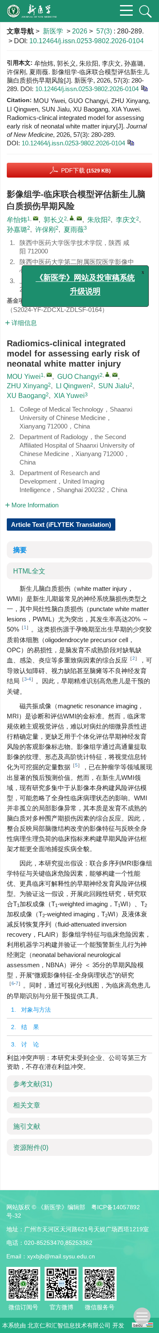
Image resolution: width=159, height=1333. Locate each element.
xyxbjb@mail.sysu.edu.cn (61, 1256)
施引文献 (26, 1126)
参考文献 (32, 1084)
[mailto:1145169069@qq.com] (36, 218)
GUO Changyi (78, 376)
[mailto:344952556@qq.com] (79, 218)
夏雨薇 (74, 229)
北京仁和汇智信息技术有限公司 (69, 1325)
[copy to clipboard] (130, 142)
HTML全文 (29, 571)
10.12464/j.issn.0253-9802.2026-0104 (86, 41)
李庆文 (126, 219)
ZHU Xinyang (27, 386)
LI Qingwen (73, 386)
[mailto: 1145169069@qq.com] (49, 375)
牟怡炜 (17, 219)
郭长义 (54, 219)
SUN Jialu (113, 386)
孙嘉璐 (17, 229)
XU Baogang (26, 395)
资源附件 (30, 1147)
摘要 (20, 550)
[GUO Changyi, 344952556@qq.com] (107, 374)
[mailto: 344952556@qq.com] (115, 375)
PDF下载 (86, 170)
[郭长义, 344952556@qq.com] (72, 217)
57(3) (105, 31)
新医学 (53, 31)
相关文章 (26, 1105)
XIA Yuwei (69, 395)
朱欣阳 (97, 219)
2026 (79, 31)
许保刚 (45, 229)
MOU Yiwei (24, 376)
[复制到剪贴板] (144, 88)
